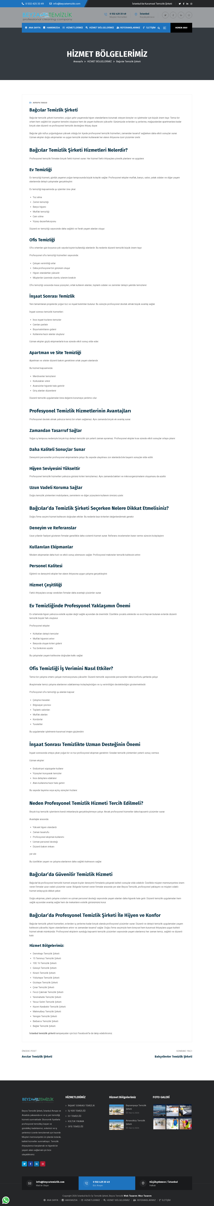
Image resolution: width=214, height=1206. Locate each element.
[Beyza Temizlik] (47, 15)
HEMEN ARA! (181, 27)
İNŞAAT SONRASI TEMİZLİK (81, 1105)
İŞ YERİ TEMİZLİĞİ (76, 1111)
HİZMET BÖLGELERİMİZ (99, 61)
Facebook (83, 1033)
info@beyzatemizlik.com (50, 1182)
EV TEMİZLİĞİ (74, 1116)
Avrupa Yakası (40, 103)
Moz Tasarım (145, 1196)
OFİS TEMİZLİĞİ (75, 1126)
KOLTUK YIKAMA (76, 1121)
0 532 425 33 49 (118, 13)
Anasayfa (78, 61)
